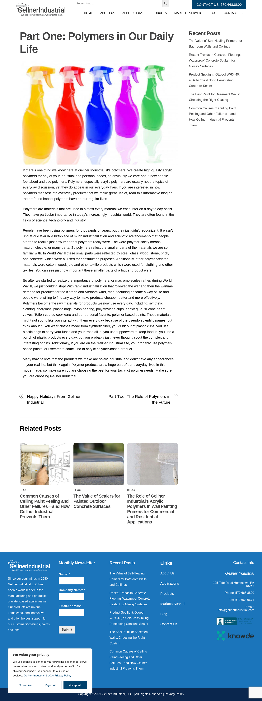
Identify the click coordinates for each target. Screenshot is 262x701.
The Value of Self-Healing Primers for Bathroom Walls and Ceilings (128, 579)
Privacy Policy (174, 694)
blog (23, 490)
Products (159, 13)
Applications (132, 13)
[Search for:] (118, 20)
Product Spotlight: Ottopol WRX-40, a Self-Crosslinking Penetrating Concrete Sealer (214, 80)
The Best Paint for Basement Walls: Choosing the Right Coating (129, 637)
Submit (67, 629)
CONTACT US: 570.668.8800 (219, 5)
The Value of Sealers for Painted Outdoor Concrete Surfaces (96, 501)
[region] (50, 670)
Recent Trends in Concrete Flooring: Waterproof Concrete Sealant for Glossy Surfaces (215, 60)
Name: (64, 574)
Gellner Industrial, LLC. (117, 694)
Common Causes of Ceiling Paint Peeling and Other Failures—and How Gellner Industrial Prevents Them (45, 506)
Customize (25, 685)
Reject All (50, 685)
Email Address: (71, 606)
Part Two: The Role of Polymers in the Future (140, 399)
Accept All (75, 685)
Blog (212, 13)
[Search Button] (165, 20)
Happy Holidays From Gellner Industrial (54, 399)
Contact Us (233, 13)
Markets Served (187, 13)
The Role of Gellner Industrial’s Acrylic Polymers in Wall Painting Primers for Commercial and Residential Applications (152, 509)
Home (88, 13)
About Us (107, 13)
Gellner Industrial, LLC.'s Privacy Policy (47, 675)
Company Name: (72, 590)
